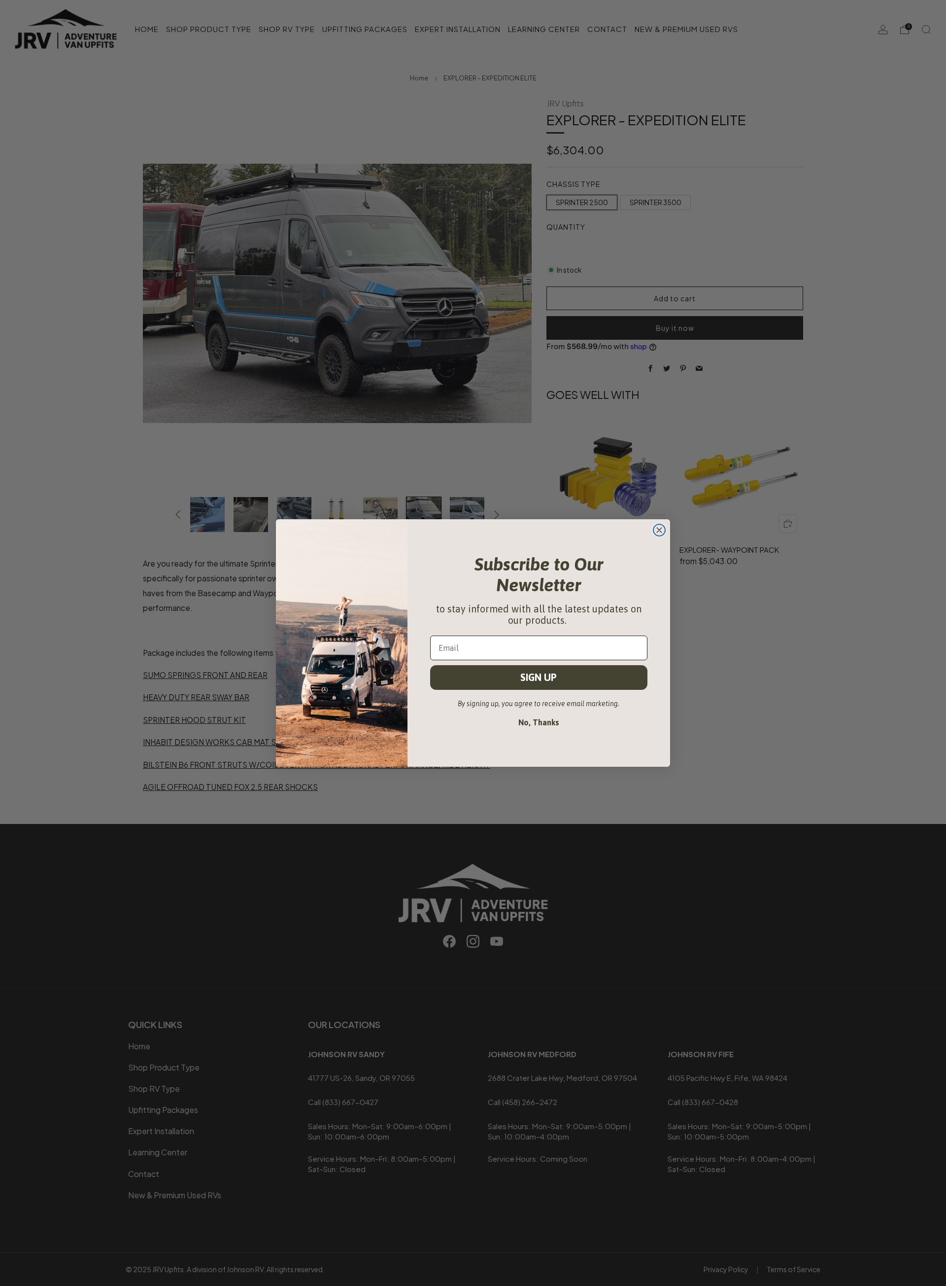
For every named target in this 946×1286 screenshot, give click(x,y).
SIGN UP (538, 677)
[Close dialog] (659, 530)
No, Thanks (538, 722)
